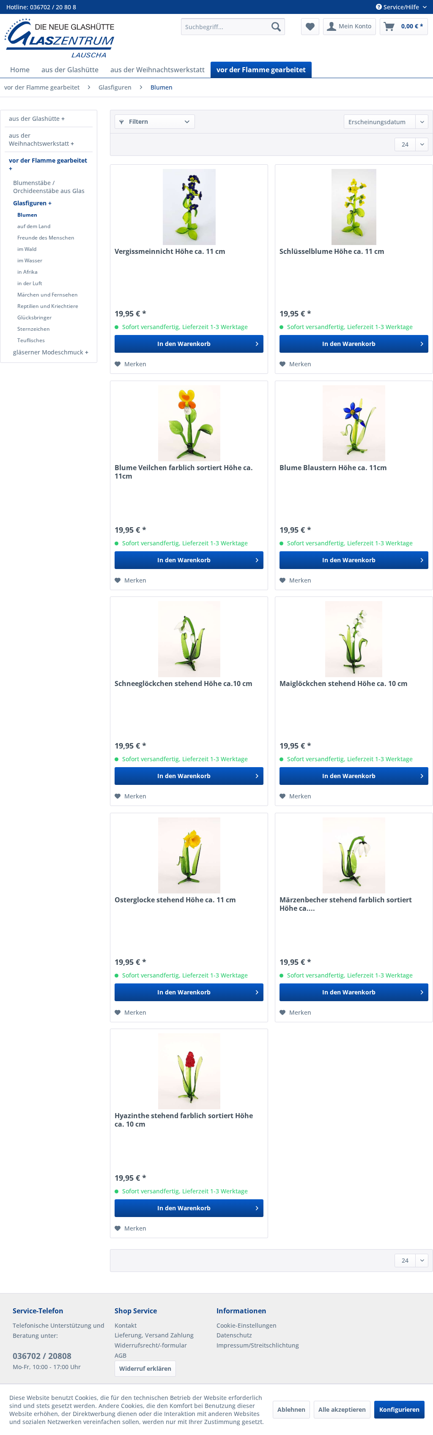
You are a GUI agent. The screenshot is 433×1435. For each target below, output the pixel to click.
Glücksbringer (34, 317)
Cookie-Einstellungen (246, 1325)
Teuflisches (31, 340)
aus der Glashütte (35, 118)
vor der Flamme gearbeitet (48, 160)
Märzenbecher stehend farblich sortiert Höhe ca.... (346, 904)
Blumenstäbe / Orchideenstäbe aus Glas (49, 187)
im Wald (26, 249)
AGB (120, 1355)
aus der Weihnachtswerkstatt (40, 139)
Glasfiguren (30, 203)
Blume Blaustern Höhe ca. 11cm (333, 467)
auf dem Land (33, 226)
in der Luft (29, 283)
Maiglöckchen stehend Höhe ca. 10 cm (344, 683)
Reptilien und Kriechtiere (47, 306)
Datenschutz (234, 1335)
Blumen (27, 214)
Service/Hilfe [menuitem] (401, 7)
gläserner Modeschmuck (49, 352)
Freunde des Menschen (45, 237)
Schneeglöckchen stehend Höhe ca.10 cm (183, 683)
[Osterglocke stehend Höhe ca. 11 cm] (189, 855)
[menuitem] (233, 26)
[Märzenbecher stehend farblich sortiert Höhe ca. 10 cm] (354, 855)
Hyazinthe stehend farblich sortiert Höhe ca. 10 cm (184, 1119)
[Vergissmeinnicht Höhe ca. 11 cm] (189, 207)
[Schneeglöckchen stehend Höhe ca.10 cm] (189, 639)
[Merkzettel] (310, 26)
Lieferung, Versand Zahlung (154, 1335)
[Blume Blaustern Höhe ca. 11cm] (354, 423)
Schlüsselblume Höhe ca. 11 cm (332, 251)
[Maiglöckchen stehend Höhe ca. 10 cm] (354, 639)
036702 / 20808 (42, 1356)
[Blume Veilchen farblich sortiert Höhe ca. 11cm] (189, 423)
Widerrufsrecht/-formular (151, 1345)
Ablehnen (291, 1409)
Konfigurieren (399, 1409)
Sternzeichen (33, 328)
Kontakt (126, 1325)
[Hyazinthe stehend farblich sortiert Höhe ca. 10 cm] (189, 1071)
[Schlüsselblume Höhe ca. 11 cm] (354, 207)
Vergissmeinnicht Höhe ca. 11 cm (170, 251)
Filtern (137, 121)
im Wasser (29, 260)
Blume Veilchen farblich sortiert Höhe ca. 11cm (184, 471)
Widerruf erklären (145, 1368)
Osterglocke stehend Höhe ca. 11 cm (175, 900)
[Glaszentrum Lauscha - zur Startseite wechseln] (88, 37)
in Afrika (27, 271)
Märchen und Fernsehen (47, 294)
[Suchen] (276, 26)
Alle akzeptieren (342, 1409)
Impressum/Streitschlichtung (257, 1345)
